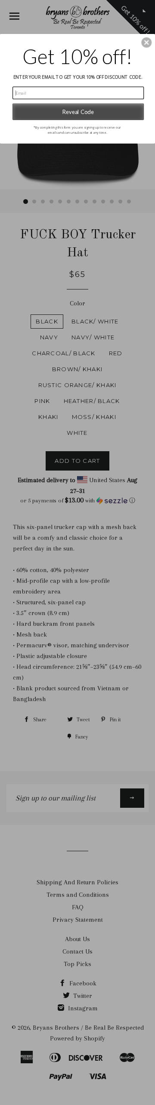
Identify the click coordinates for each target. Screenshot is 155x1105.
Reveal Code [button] (78, 111)
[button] (146, 42)
